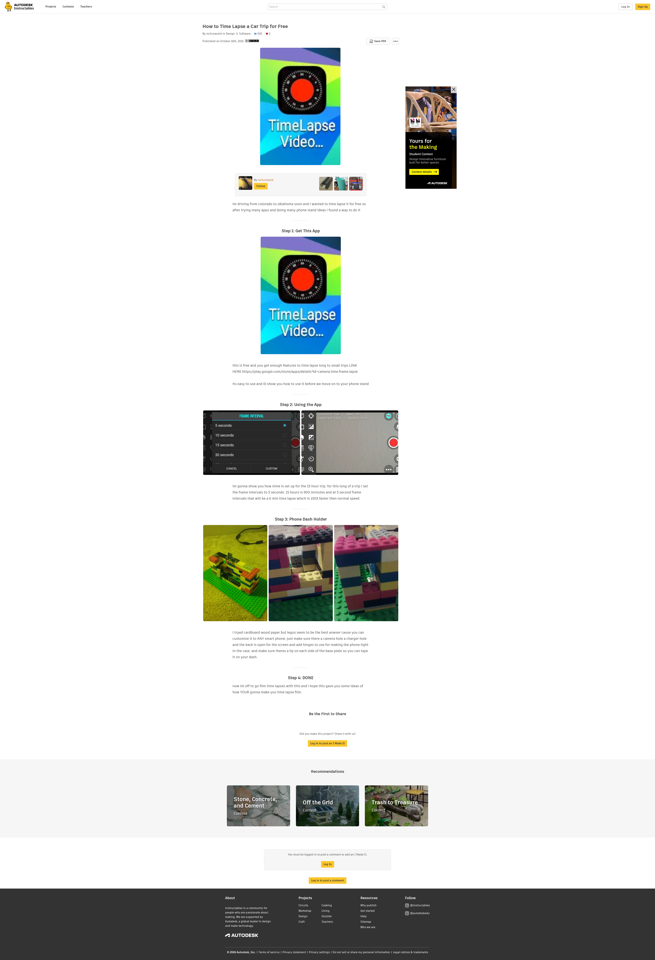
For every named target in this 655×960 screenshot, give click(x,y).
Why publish (368, 905)
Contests (68, 7)
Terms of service (269, 952)
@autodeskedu (420, 913)
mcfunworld (214, 33)
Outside (327, 916)
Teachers (86, 7)
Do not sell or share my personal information (361, 952)
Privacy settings (319, 952)
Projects (50, 7)
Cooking (327, 905)
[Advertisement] (431, 137)
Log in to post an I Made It (327, 743)
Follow (260, 186)
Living (326, 911)
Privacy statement (294, 952)
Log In (625, 7)
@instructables (420, 905)
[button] (395, 41)
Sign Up (643, 7)
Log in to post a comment (327, 880)
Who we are (367, 927)
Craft (302, 922)
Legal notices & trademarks (410, 952)
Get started (367, 911)
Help (363, 916)
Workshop (305, 911)
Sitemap (365, 922)
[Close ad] (454, 89)
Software (245, 33)
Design (230, 33)
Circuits (303, 905)
